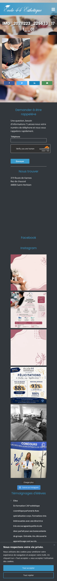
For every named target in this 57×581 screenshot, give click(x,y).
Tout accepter (28, 568)
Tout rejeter (28, 575)
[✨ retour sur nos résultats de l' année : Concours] (29, 460)
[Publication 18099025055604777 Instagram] (29, 272)
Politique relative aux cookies (28, 561)
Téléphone (15, 136)
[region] (28, 562)
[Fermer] (54, 544)
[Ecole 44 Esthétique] (23, 8)
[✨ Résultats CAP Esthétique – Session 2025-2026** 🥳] (29, 385)
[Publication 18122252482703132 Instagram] (29, 422)
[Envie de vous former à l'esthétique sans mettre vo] (29, 310)
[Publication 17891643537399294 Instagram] (29, 347)
